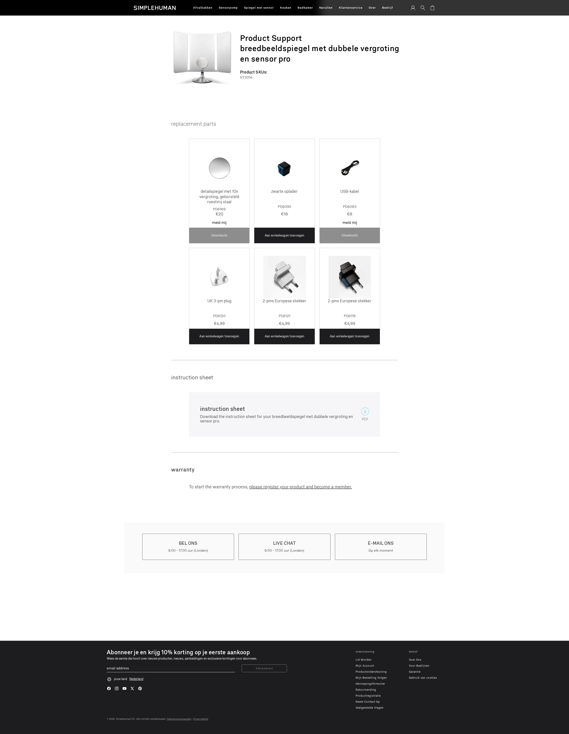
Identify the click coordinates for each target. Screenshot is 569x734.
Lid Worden (364, 659)
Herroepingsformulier (370, 683)
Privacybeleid (200, 719)
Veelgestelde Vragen (370, 707)
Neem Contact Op (368, 701)
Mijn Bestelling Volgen (371, 677)
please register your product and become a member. (300, 486)
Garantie (415, 671)
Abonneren (264, 668)
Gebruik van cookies (423, 677)
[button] (203, 7)
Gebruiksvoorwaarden (179, 719)
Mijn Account (365, 665)
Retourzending (366, 689)
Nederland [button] (136, 679)
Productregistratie (368, 695)
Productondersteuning (371, 671)
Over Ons (415, 659)
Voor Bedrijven (419, 665)
